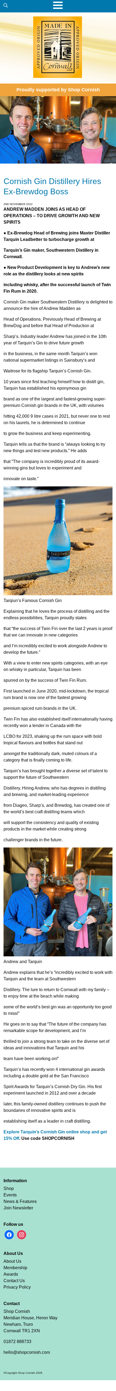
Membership (15, 1267)
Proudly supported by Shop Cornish (58, 89)
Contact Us (14, 1280)
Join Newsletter (18, 1208)
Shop (9, 1188)
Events (10, 1195)
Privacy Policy (17, 1287)
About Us (12, 1261)
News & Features (20, 1201)
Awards (11, 1274)
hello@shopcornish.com (27, 1352)
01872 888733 (17, 1341)
